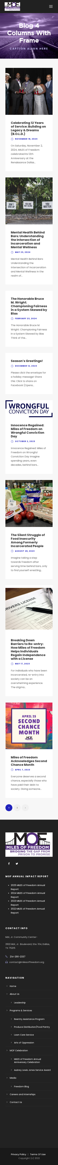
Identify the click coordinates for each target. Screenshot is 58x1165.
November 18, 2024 (26, 139)
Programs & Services (21, 1010)
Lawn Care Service (24, 1034)
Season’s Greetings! (27, 361)
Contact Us (16, 1102)
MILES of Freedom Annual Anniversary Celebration (27, 1061)
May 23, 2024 (22, 252)
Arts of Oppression (24, 1042)
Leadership (20, 1002)
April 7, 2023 (22, 769)
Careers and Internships (22, 1094)
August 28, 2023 (25, 551)
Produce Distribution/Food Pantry (32, 1026)
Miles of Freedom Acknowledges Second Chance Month (29, 761)
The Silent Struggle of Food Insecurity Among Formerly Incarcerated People (28, 540)
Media (13, 1077)
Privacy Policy (18, 1154)
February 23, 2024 (26, 318)
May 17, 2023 (22, 663)
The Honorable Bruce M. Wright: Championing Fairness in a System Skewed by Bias (29, 306)
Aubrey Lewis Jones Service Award (32, 1070)
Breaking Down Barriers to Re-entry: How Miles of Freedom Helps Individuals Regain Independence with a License (28, 649)
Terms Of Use (38, 1154)
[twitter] (17, 864)
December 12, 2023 (26, 366)
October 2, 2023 (25, 441)
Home (13, 986)
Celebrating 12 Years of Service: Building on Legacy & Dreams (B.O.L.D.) (28, 128)
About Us (14, 994)
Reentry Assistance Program (29, 1019)
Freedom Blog (21, 1086)
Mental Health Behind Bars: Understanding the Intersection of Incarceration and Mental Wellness (28, 239)
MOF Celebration (19, 1050)
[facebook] (9, 864)
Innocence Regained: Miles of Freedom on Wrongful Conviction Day (27, 430)
